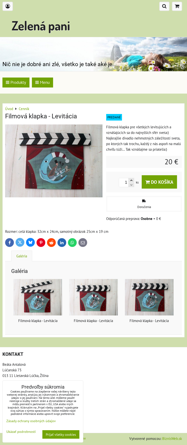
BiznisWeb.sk (172, 438)
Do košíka (161, 182)
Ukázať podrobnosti (21, 432)
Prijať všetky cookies (61, 434)
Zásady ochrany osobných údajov (31, 421)
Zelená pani (41, 25)
